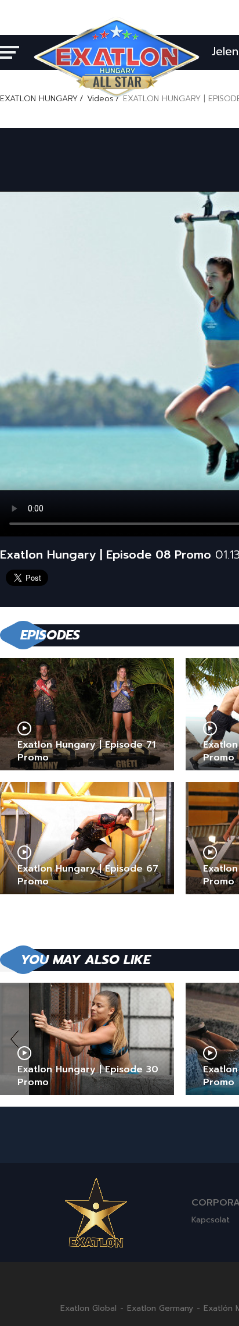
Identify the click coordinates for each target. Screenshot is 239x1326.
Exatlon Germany (160, 1308)
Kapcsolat (210, 1220)
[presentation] (14, 1039)
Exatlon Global (88, 1308)
